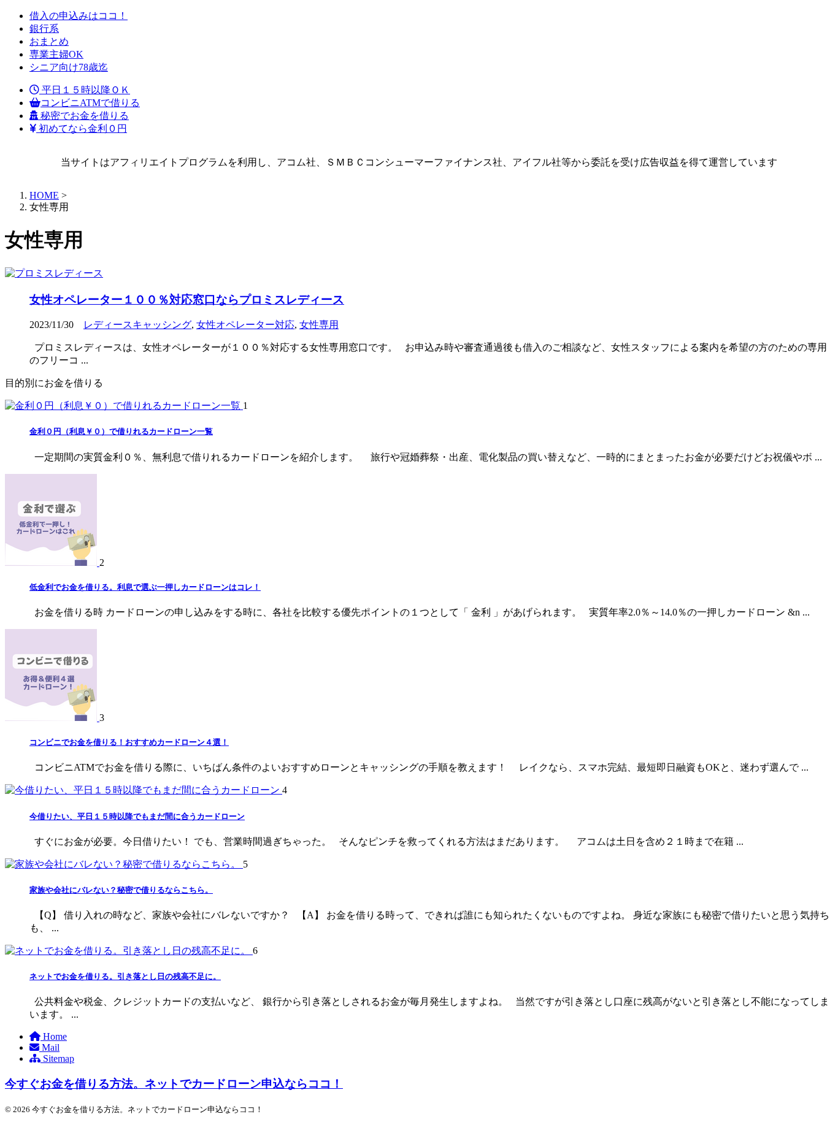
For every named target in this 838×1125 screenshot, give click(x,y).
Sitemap (57, 1058)
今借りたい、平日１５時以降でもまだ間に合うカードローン (137, 816)
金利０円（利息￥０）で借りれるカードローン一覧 (121, 431)
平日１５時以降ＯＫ (84, 90)
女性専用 (319, 324)
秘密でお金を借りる (83, 115)
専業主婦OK (56, 54)
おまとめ (49, 41)
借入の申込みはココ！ (78, 15)
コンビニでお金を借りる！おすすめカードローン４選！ (129, 742)
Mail (49, 1047)
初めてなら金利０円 (81, 128)
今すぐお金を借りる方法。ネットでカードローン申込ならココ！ (174, 1083)
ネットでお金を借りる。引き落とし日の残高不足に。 (125, 976)
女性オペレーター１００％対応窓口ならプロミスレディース (186, 299)
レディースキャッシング (137, 324)
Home (53, 1036)
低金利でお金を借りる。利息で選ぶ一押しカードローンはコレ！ (145, 587)
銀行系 (44, 28)
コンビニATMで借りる (90, 102)
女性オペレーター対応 (245, 324)
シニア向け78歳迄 (68, 67)
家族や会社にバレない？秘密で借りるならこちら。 (121, 889)
